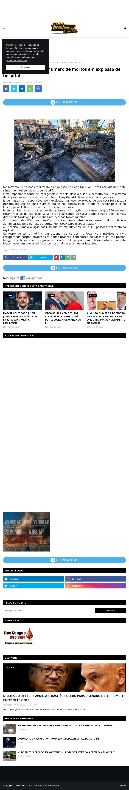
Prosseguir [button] (26, 67)
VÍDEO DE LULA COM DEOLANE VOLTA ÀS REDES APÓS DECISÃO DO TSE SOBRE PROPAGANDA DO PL (63, 318)
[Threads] (33, 592)
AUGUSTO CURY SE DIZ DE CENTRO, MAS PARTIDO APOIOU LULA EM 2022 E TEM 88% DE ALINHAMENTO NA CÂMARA (106, 318)
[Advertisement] (64, 10)
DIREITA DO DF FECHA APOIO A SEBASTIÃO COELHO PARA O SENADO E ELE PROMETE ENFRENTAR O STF (63, 698)
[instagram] (95, 585)
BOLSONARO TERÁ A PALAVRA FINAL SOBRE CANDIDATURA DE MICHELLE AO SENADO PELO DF (65, 725)
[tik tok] (95, 592)
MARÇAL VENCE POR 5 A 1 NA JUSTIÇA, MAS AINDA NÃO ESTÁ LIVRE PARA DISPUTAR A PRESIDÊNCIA (20, 318)
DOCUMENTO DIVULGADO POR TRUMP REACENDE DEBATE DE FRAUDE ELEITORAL (58, 738)
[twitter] (33, 585)
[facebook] (95, 579)
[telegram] (33, 579)
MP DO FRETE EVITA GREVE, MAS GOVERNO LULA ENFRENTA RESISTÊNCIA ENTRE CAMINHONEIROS (66, 752)
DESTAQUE (14, 249)
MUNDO (25, 249)
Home (123, 785)
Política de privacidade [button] (17, 60)
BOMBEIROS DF (15, 82)
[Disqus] (64, 380)
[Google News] (38, 88)
